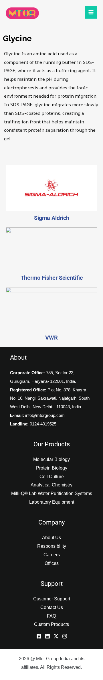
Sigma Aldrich (51, 217)
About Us (51, 537)
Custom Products (51, 624)
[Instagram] (64, 636)
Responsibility (51, 546)
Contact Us (51, 607)
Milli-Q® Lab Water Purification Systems (51, 493)
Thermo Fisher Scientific (52, 277)
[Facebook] (38, 636)
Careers (51, 554)
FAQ (51, 616)
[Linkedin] (47, 636)
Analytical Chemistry (51, 484)
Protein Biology (51, 468)
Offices (52, 563)
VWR (51, 337)
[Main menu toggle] (91, 12)
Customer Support (51, 598)
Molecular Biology (51, 459)
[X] (56, 636)
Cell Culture (51, 476)
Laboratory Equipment (51, 502)
